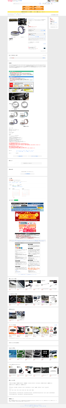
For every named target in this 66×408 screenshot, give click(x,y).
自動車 (22, 151)
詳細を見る (45, 43)
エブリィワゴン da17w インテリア (13, 394)
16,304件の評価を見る (14, 186)
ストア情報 (20, 182)
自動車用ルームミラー (23, 384)
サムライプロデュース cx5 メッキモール (28, 394)
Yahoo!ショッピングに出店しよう (53, 2)
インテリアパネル (31, 151)
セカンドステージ (11, 387)
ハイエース (33, 387)
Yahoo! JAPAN (47, 2)
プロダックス (39, 387)
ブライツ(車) (15, 387)
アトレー (43, 387)
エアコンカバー (23, 13)
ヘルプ (57, 2)
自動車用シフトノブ (18, 384)
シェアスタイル (20, 387)
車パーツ (15, 13)
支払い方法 (10, 182)
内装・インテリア (19, 13)
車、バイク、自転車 (18, 151)
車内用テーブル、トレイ (12, 384)
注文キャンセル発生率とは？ (20, 186)
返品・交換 (17, 182)
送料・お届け (13, 182)
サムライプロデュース (28, 387)
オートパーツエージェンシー (11, 13)
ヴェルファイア (47, 387)
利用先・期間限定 (33, 35)
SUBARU (36, 387)
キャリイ (24, 387)
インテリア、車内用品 (26, 151)
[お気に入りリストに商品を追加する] (56, 27)
